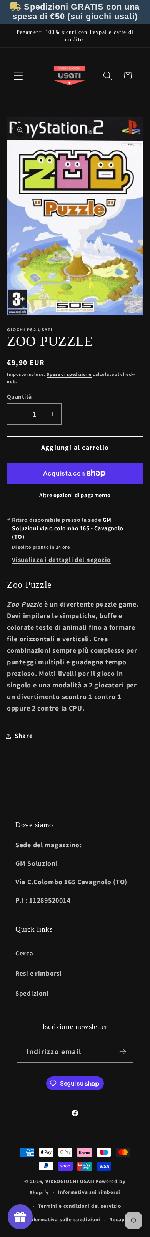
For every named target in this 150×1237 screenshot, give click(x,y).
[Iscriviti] (122, 1052)
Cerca (24, 953)
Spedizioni (32, 993)
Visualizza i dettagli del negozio (61, 559)
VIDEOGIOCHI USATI (69, 1181)
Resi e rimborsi (38, 973)
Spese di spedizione (69, 374)
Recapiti (120, 1219)
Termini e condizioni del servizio (79, 1206)
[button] (18, 75)
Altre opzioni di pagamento (75, 495)
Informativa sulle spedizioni (64, 1219)
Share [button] (24, 735)
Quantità (19, 396)
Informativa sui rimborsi (89, 1192)
